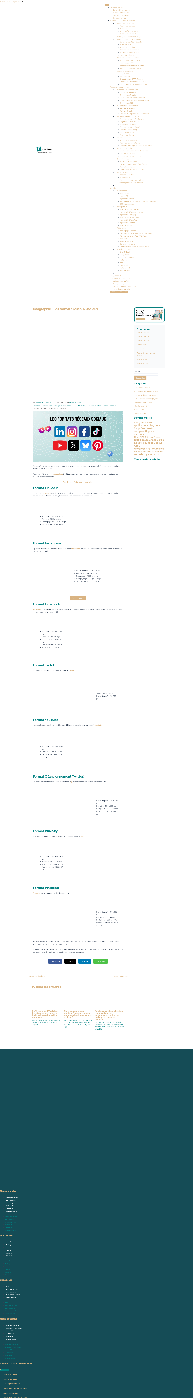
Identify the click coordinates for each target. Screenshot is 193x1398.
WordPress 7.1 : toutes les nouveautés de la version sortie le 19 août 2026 (149, 451)
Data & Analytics (100, 1022)
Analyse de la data (127, 175)
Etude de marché (127, 45)
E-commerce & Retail (142, 388)
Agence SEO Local (127, 199)
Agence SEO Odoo (127, 223)
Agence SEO (125, 193)
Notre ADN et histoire (121, 10)
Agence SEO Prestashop (129, 217)
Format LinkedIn (143, 332)
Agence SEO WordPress (129, 209)
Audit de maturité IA (128, 34)
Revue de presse (119, 18)
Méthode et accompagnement (122, 21)
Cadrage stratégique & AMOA (129, 39)
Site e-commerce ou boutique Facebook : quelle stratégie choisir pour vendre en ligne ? (78, 1014)
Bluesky (8, 1244)
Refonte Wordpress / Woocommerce (134, 114)
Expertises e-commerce (119, 87)
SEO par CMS (122, 207)
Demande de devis (119, 292)
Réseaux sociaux (126, 241)
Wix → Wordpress (127, 135)
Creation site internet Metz (130, 156)
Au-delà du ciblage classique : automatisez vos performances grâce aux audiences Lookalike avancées (109, 1015)
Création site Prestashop (129, 92)
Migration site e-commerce (128, 116)
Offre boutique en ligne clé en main (134, 100)
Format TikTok (142, 345)
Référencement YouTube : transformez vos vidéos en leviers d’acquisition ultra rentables (45, 1014)
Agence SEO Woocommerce (131, 212)
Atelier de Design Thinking (130, 52)
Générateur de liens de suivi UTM (133, 82)
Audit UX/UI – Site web (129, 31)
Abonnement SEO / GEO (130, 61)
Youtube (8, 1250)
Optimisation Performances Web (133, 169)
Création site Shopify (128, 95)
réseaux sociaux (56, 474)
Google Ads (124, 255)
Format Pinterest (143, 363)
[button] (4, 1370)
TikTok (71, 670)
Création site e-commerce (127, 90)
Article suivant (121, 976)
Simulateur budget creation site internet (136, 146)
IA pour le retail (118, 284)
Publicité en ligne (124, 249)
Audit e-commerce (127, 26)
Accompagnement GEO (129, 231)
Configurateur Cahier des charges (133, 84)
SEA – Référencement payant (146, 399)
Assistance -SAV (11, 1297)
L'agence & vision (117, 7)
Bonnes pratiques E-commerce (75, 1020)
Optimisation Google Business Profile (134, 247)
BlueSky (84, 836)
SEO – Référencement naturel (146, 391)
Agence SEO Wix (126, 225)
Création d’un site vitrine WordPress (134, 151)
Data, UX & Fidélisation (126, 172)
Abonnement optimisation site (132, 66)
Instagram (75, 549)
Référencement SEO (125, 191)
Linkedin (8, 1242)
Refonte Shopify (126, 111)
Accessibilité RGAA (127, 167)
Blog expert (124, 74)
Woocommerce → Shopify (130, 127)
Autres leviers (122, 239)
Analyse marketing (127, 47)
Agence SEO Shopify (128, 215)
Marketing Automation (121, 289)
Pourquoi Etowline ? (120, 15)
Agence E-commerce (12, 1325)
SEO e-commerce (127, 204)
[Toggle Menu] (107, 5)
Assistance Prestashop (128, 162)
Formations (9, 1208)
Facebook (37, 609)
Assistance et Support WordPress (133, 164)
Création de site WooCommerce (132, 98)
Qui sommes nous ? (12, 1197)
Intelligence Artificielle (115, 1022)
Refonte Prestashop (128, 108)
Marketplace (139, 410)
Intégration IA (115, 276)
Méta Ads (123, 260)
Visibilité (113, 188)
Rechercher (139, 371)
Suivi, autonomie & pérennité (129, 58)
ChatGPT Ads (125, 252)
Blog (75, 406)
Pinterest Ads (125, 268)
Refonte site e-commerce (127, 106)
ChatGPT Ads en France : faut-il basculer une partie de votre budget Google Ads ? (149, 441)
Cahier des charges (127, 55)
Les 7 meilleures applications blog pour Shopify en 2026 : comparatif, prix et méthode (147, 428)
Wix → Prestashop (127, 132)
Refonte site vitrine (127, 154)
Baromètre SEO (126, 76)
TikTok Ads (124, 265)
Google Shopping (127, 257)
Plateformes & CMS (141, 406)
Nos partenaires (11, 1200)
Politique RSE (10, 1205)
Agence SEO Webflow (129, 220)
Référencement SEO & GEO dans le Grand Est (138, 201)
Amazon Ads (125, 271)
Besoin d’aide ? (78, 598)
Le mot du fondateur (121, 13)
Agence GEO (10, 1333)
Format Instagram (143, 336)
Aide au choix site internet (130, 143)
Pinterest (37, 893)
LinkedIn (47, 493)
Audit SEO (124, 29)
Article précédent (36, 976)
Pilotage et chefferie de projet (129, 37)
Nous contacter (11, 1292)
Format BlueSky (142, 359)
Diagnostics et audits (125, 23)
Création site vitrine (125, 148)
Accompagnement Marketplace (130, 183)
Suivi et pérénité (123, 159)
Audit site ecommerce (128, 140)
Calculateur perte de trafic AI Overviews (136, 233)
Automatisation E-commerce (124, 286)
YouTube (99, 725)
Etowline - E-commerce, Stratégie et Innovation (52, 406)
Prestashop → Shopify (128, 124)
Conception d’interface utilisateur (133, 180)
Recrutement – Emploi (13, 1294)
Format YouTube (143, 349)
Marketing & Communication (89, 406)
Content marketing (127, 244)
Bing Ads (123, 263)
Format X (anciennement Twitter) (146, 354)
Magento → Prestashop (129, 122)
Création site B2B (126, 103)
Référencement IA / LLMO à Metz (133, 236)
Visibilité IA (121, 228)
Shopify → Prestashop (128, 130)
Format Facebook (143, 340)
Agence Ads (9, 1336)
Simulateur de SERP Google (131, 79)
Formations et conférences (130, 68)
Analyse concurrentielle (129, 50)
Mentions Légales (11, 1211)
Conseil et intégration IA (122, 279)
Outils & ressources (125, 71)
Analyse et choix (123, 138)
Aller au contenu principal (11, 2)
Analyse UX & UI (126, 177)
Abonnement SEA (127, 63)
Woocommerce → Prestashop (132, 119)
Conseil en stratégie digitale (131, 42)
